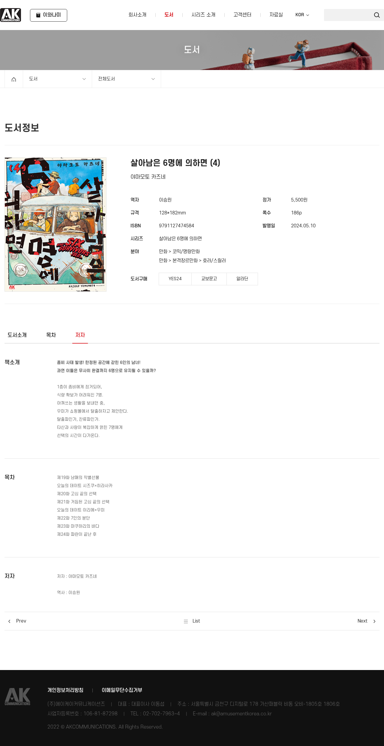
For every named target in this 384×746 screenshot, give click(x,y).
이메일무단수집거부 (122, 690)
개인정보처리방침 (65, 690)
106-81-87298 (100, 714)
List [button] (195, 621)
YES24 (175, 278)
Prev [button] (21, 621)
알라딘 (242, 278)
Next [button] (363, 621)
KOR (300, 15)
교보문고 (209, 278)
